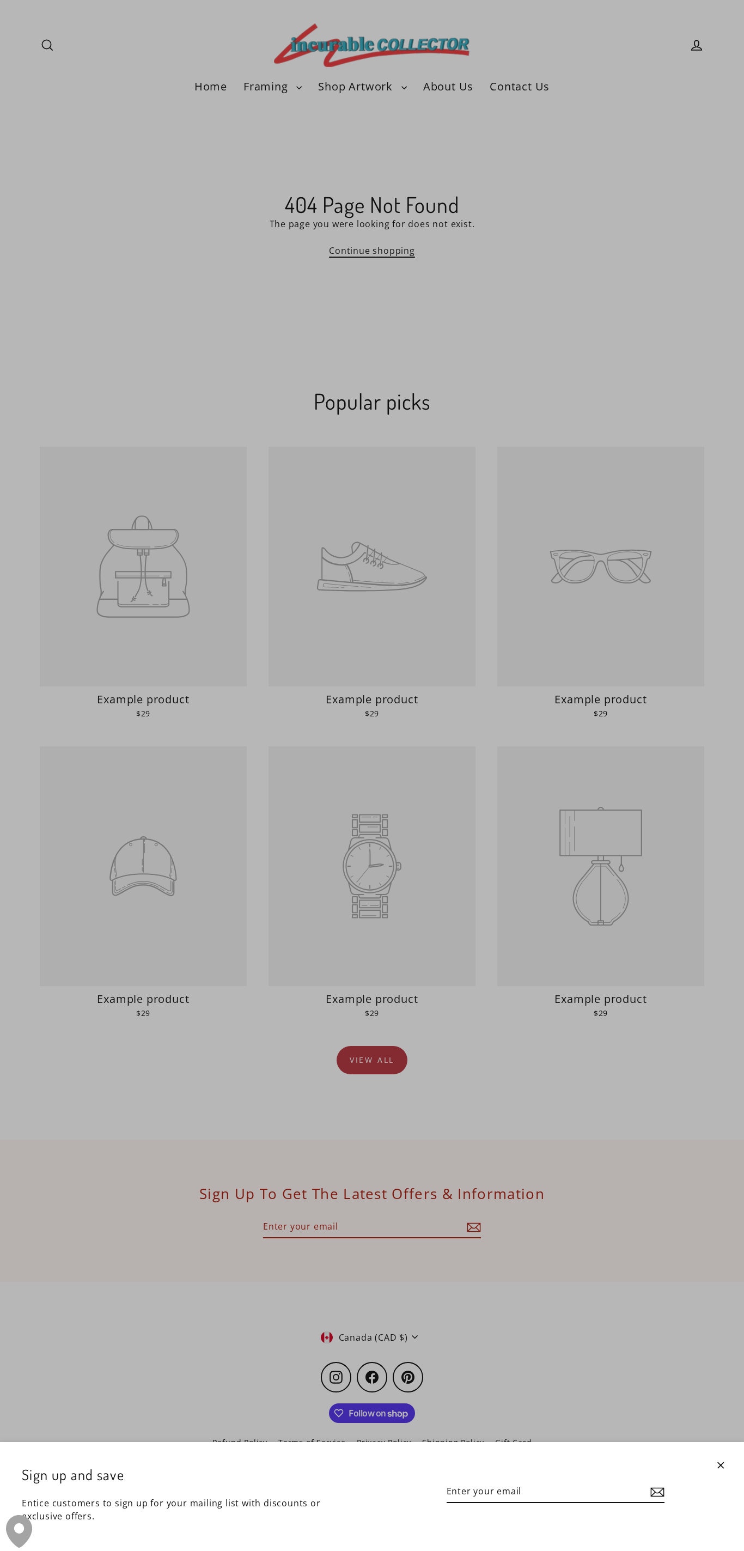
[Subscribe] (655, 1491)
